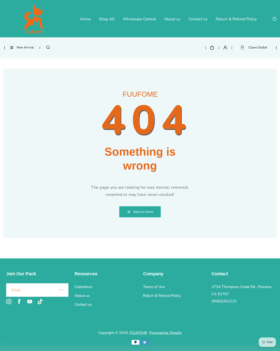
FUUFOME (138, 332)
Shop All (107, 19)
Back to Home (143, 212)
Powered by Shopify (165, 332)
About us (172, 19)
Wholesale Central (139, 19)
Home (85, 19)
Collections (83, 286)
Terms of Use (154, 286)
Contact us (198, 19)
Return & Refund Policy (236, 19)
